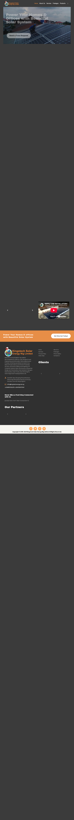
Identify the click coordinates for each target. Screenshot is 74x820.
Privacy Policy (42, 353)
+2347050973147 (19, 387)
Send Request (12, 223)
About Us (56, 349)
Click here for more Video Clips (51, 322)
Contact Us (57, 355)
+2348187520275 (10, 387)
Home (40, 349)
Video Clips (41, 355)
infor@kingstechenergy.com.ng (15, 384)
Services (40, 351)
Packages (56, 351)
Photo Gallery (57, 353)
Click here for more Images (16, 323)
